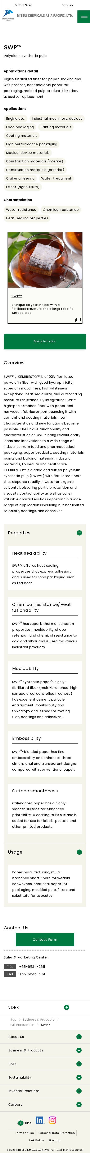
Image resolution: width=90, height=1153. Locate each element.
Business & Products (25, 1050)
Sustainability (19, 1077)
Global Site (22, 5)
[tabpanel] (45, 637)
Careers (15, 1104)
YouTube (24, 1123)
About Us (16, 1036)
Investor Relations (24, 1091)
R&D (12, 1063)
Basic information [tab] (45, 341)
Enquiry (67, 5)
